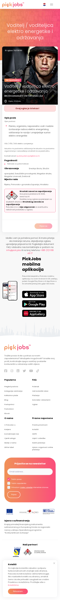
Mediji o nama (10, 443)
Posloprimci (9, 404)
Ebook (7, 413)
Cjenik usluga (10, 438)
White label (9, 447)
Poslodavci (9, 409)
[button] (45, 4)
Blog (6, 400)
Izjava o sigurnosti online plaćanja (42, 448)
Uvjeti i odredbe (38, 438)
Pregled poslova (11, 387)
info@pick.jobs (13, 250)
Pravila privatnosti (39, 425)
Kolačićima (13, 585)
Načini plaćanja (38, 443)
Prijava (13, 494)
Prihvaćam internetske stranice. (29, 487)
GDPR (34, 434)
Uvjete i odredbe (26, 487)
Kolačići (35, 429)
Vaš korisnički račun (40, 391)
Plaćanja (35, 395)
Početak (35, 387)
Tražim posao (16, 479)
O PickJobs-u (9, 425)
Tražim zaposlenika (18, 483)
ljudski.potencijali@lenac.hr (28, 156)
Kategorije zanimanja (13, 391)
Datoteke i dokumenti (41, 400)
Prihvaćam (18, 591)
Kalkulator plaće (11, 395)
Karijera (7, 429)
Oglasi (35, 404)
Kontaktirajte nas (11, 434)
